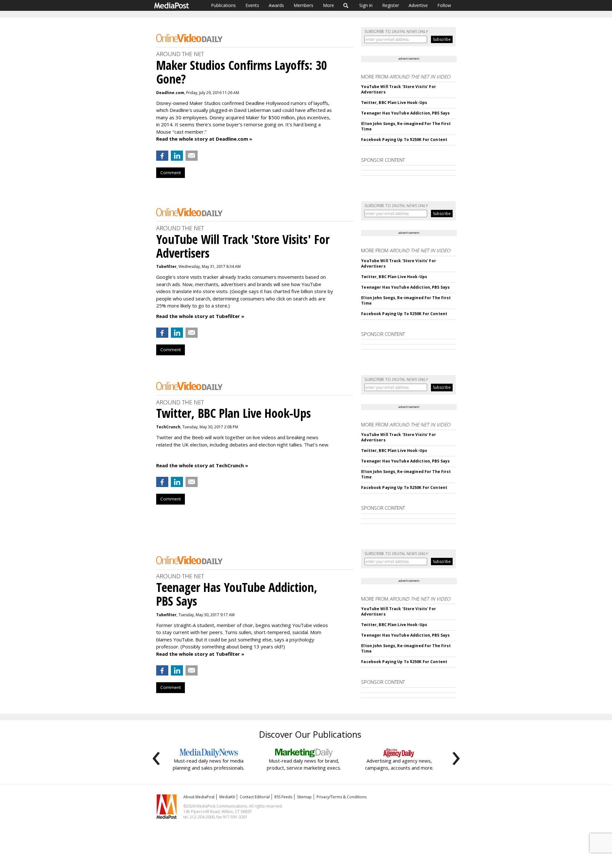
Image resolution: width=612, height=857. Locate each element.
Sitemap (304, 797)
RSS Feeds (283, 797)
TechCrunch (168, 427)
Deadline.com (170, 92)
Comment (170, 172)
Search (346, 5)
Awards (276, 5)
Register (390, 5)
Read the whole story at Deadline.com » (204, 139)
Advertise (418, 5)
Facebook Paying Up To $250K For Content (404, 139)
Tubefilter (166, 266)
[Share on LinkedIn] (177, 156)
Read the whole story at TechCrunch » (202, 465)
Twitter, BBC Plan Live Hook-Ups (394, 102)
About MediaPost (199, 797)
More (328, 5)
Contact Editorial (255, 797)
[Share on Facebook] (162, 156)
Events (252, 5)
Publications (223, 5)
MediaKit (227, 797)
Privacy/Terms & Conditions (342, 797)
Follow (444, 5)
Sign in (366, 5)
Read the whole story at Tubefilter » (200, 316)
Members (303, 5)
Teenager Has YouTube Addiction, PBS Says (405, 113)
